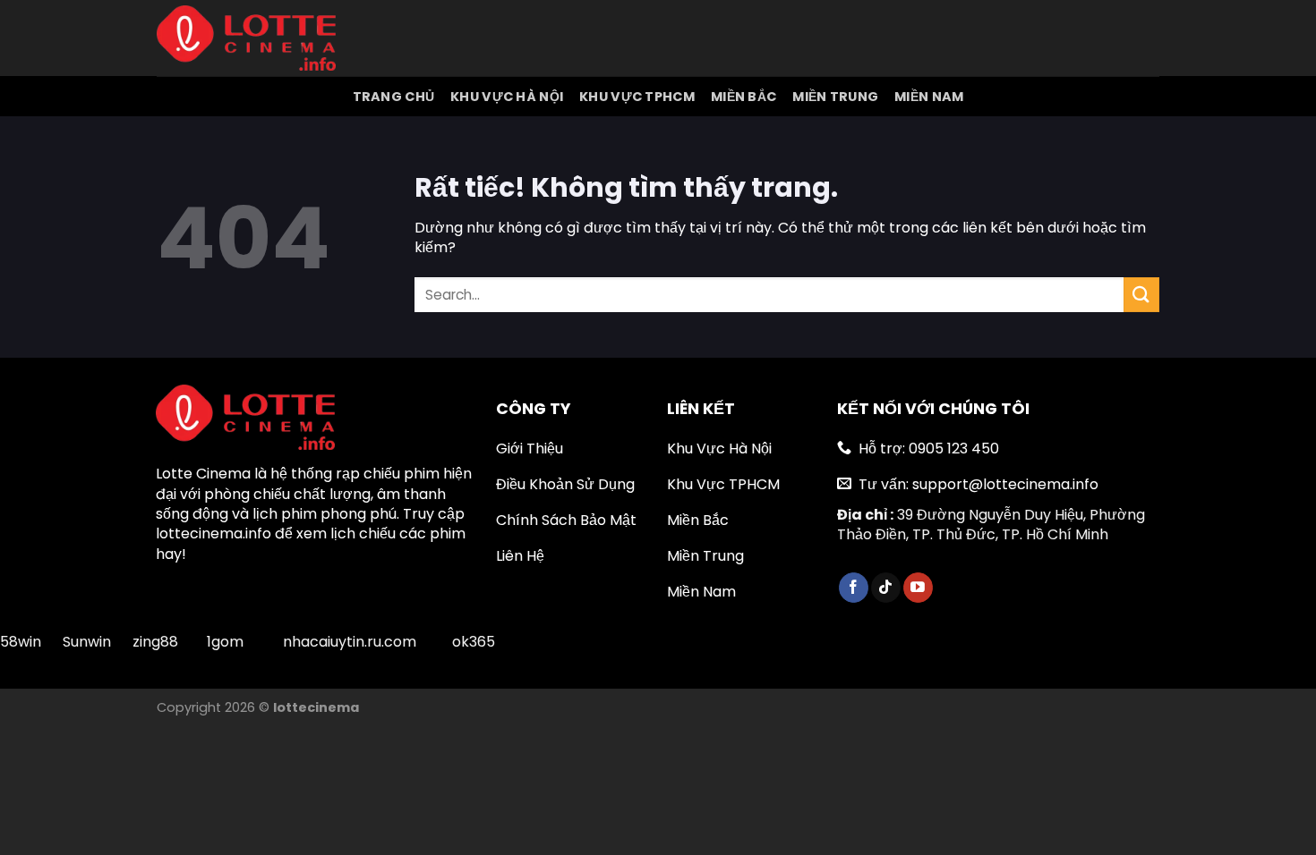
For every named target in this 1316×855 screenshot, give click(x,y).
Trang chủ (394, 97)
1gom (225, 641)
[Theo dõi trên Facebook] (853, 587)
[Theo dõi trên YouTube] (918, 587)
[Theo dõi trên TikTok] (886, 587)
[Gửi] (1141, 294)
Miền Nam (928, 97)
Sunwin (87, 641)
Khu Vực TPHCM (637, 97)
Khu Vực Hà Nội (506, 97)
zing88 (155, 641)
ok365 (473, 641)
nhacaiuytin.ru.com (349, 641)
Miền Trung (835, 97)
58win (22, 641)
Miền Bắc (743, 97)
